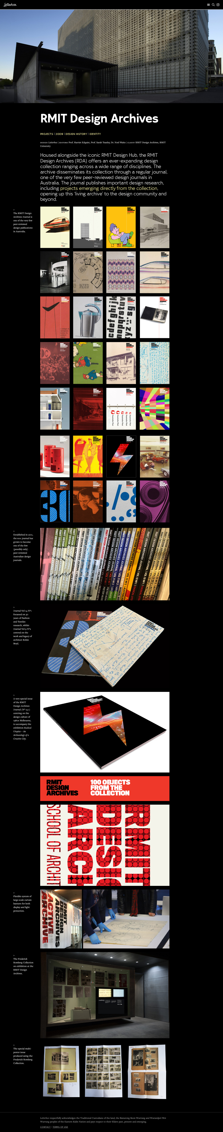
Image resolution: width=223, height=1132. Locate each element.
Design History (76, 133)
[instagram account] (218, 4)
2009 (59, 133)
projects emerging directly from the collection (108, 188)
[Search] (213, 4)
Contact (45, 1127)
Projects (46, 133)
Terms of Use (60, 1127)
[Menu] (208, 4)
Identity (95, 133)
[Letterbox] (10, 5)
